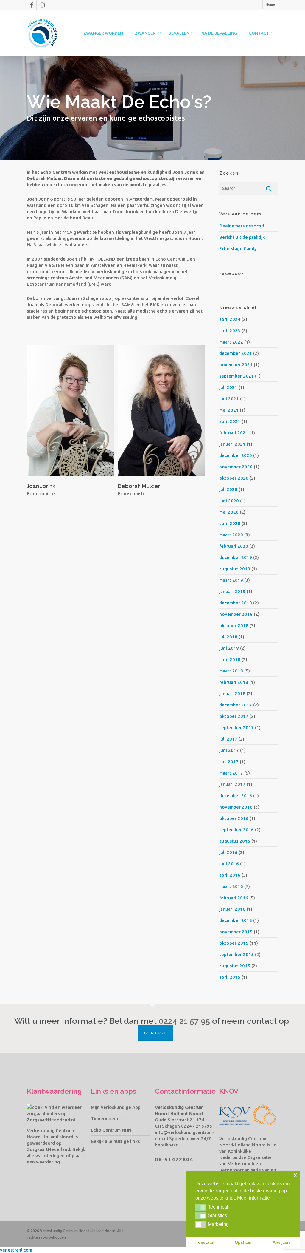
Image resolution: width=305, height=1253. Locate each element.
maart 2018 (231, 670)
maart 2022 (231, 341)
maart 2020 (231, 534)
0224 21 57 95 (184, 1021)
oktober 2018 (233, 625)
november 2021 (236, 364)
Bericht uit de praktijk (242, 237)
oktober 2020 (233, 478)
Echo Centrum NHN (111, 1129)
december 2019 (235, 557)
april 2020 (229, 523)
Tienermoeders (107, 1118)
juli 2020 (228, 489)
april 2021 (229, 421)
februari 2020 (233, 546)
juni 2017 (229, 750)
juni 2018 (229, 648)
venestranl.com (16, 1249)
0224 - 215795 (196, 1126)
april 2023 (229, 330)
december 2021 (235, 353)
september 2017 (236, 727)
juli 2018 (228, 636)
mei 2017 (229, 761)
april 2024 (229, 319)
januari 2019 (232, 591)
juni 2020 (229, 500)
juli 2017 (228, 738)
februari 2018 (233, 682)
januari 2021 (232, 444)
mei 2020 (229, 512)
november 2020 (236, 466)
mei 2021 (229, 409)
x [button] (295, 1175)
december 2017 (235, 704)
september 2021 (236, 375)
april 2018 (229, 659)
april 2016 (229, 875)
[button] (200, 1207)
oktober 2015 (233, 943)
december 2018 (235, 602)
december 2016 (235, 795)
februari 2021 (233, 432)
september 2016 (236, 829)
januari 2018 (232, 693)
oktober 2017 (233, 716)
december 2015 (235, 920)
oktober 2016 (233, 818)
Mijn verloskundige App (116, 1107)
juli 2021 (228, 387)
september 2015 (236, 954)
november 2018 (236, 614)
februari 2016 (233, 897)
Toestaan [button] (205, 1242)
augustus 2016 (234, 840)
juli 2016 (228, 852)
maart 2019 (231, 580)
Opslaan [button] (243, 1242)
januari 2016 (232, 909)
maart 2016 (231, 886)
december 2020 (235, 455)
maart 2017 (231, 772)
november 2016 (236, 806)
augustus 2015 (234, 965)
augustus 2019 (234, 568)
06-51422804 (174, 1159)
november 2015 (236, 931)
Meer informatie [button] (253, 1197)
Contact (155, 1033)
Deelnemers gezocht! (241, 225)
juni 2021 (229, 398)
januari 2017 (232, 784)
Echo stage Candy (238, 248)
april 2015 (229, 977)
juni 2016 (229, 863)
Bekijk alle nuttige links (115, 1141)
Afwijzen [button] (281, 1242)
